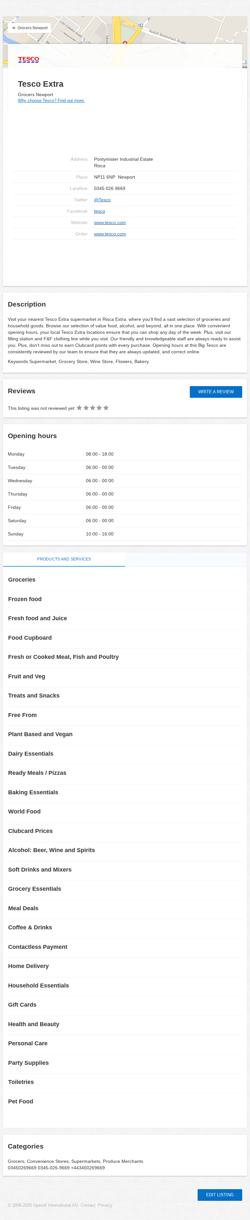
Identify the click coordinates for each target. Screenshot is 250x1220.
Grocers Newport (32, 28)
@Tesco (102, 199)
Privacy (105, 1205)
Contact (88, 1205)
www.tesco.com (110, 222)
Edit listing (220, 1194)
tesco (99, 211)
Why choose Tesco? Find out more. (51, 100)
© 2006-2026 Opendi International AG (43, 1205)
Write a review (216, 391)
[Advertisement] (125, 260)
